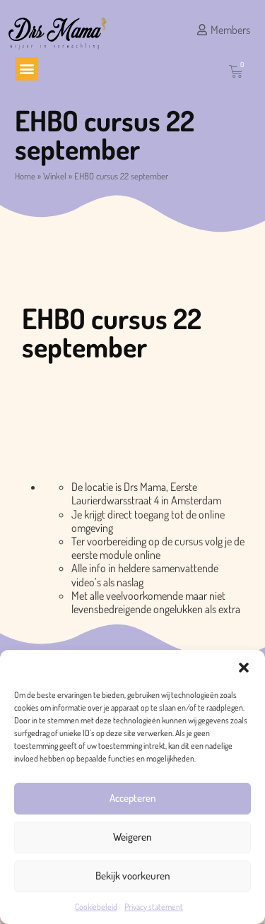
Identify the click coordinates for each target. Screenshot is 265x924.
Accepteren (133, 798)
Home (25, 176)
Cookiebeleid (96, 906)
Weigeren (132, 836)
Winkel (54, 176)
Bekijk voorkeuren (132, 875)
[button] (244, 668)
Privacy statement (153, 906)
